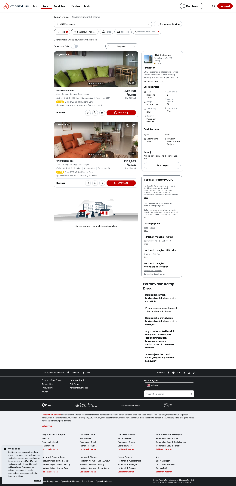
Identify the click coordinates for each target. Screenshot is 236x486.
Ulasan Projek (48, 446)
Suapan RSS (161, 468)
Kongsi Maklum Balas (79, 388)
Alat (158, 457)
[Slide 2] (91, 83)
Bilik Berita (74, 384)
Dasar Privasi (87, 481)
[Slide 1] (89, 83)
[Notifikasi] (213, 6)
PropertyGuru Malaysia (53, 434)
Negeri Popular (125, 457)
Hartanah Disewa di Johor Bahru (94, 468)
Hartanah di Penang (127, 468)
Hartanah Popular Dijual (54, 457)
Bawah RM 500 (150, 241)
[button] (154, 81)
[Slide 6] (100, 83)
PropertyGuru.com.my (51, 415)
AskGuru (45, 438)
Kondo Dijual (85, 438)
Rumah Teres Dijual (88, 446)
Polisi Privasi (31, 461)
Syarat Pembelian (104, 481)
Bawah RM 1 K (165, 241)
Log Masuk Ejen (163, 461)
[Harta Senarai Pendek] (134, 55)
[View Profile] (63, 54)
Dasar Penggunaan (50, 481)
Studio (147, 254)
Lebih (87, 6)
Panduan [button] (75, 6)
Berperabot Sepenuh (153, 271)
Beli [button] (35, 6)
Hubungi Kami (77, 380)
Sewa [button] (45, 6)
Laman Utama (61, 17)
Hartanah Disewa (126, 434)
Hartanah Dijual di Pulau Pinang (56, 464)
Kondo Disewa (124, 438)
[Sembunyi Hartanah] (128, 55)
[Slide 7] (102, 154)
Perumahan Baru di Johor (167, 438)
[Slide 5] (98, 83)
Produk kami (47, 388)
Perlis (146, 228)
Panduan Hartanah (50, 442)
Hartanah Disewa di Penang (92, 464)
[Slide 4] (96, 83)
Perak (153, 228)
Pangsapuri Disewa (126, 442)
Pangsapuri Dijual (88, 442)
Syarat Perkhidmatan (70, 481)
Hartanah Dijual (87, 434)
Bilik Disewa (123, 446)
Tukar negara (151, 380)
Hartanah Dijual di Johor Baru (55, 468)
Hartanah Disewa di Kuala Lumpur (95, 461)
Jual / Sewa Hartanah (165, 464)
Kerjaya (45, 391)
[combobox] (103, 24)
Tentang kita (47, 384)
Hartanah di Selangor (127, 464)
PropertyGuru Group (52, 380)
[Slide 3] (93, 83)
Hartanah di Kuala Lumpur (129, 461)
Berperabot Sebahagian (154, 274)
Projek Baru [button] (59, 6)
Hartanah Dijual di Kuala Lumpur (56, 461)
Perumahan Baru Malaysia (169, 434)
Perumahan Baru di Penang (168, 446)
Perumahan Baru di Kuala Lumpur (171, 442)
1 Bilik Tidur (156, 254)
